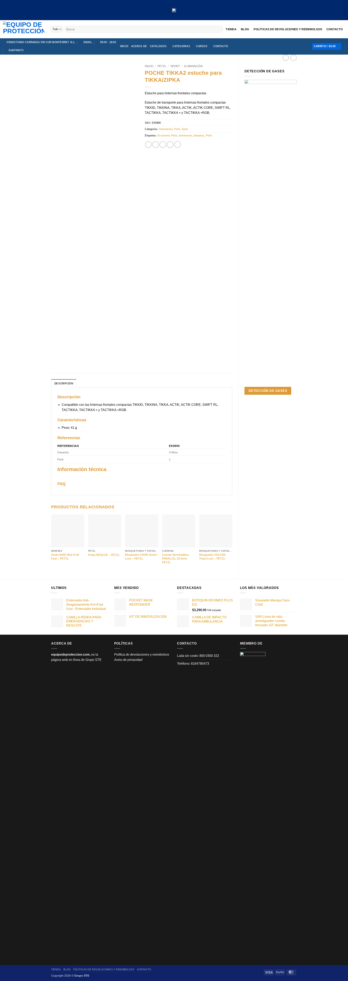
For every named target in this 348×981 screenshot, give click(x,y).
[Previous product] (293, 58)
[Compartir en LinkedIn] (177, 144)
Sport (175, 66)
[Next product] (286, 58)
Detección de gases (268, 390)
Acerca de (139, 46)
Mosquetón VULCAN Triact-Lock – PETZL (212, 556)
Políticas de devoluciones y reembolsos (288, 29)
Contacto (334, 29)
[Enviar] (219, 29)
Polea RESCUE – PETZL (104, 554)
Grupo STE (93, 659)
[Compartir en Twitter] (155, 144)
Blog (245, 29)
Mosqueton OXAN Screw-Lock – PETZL (141, 556)
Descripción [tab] (63, 383)
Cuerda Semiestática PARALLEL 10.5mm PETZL (175, 558)
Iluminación (193, 66)
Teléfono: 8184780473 (193, 663)
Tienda (231, 29)
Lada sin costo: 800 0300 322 (198, 655)
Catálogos (158, 46)
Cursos (201, 46)
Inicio (124, 46)
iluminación (185, 135)
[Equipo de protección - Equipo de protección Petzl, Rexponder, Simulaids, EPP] (23, 29)
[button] (327, 46)
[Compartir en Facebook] (148, 144)
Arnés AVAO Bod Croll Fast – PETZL (65, 556)
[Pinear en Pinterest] (170, 144)
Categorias (181, 46)
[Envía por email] (163, 144)
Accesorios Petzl (167, 135)
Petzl (161, 66)
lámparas (199, 135)
